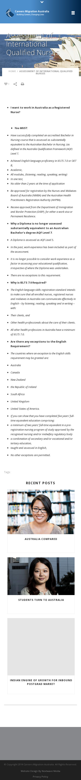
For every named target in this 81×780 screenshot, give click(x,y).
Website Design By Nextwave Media (40, 771)
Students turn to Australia (41, 600)
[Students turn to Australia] (41, 576)
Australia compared (41, 539)
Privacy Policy (40, 776)
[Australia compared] (41, 512)
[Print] (24, 83)
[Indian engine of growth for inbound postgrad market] (41, 646)
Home (12, 71)
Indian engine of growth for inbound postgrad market (41, 682)
